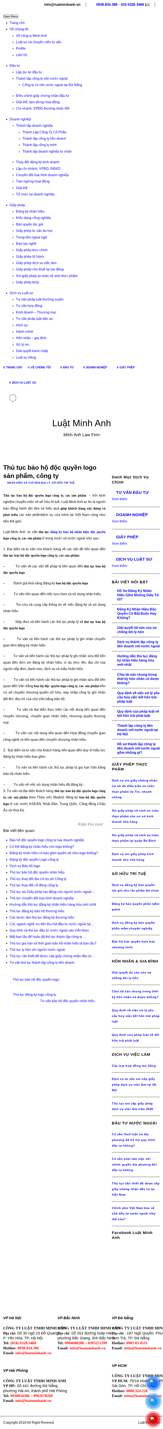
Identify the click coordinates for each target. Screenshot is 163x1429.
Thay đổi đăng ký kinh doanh (37, 162)
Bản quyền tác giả (29, 224)
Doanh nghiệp (20, 119)
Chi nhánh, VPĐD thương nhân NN (43, 108)
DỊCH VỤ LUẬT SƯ (134, 559)
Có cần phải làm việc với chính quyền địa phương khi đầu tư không (134, 1164)
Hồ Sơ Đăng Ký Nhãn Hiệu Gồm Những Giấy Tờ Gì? (138, 595)
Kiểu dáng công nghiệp (33, 218)
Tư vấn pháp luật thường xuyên (40, 299)
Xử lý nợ (22, 344)
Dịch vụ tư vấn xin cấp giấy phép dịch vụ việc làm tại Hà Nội (134, 1084)
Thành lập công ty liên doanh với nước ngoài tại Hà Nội (137, 730)
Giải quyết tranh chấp (32, 351)
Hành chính (24, 331)
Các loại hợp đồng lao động (134, 1065)
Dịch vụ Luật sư (21, 293)
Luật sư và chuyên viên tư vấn (38, 42)
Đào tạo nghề (26, 243)
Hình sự (22, 325)
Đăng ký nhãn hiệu (30, 211)
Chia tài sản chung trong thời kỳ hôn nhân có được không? (138, 679)
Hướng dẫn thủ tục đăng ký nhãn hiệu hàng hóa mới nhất (137, 660)
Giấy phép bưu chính (32, 250)
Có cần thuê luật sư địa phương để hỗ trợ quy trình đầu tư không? (133, 1139)
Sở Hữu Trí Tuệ (63, 482)
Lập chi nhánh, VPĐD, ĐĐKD (38, 168)
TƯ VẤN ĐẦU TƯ (132, 492)
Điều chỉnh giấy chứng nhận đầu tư (42, 95)
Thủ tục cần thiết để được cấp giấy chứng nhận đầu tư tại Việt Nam (136, 1189)
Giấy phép (17, 205)
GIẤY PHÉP (127, 537)
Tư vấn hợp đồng (29, 306)
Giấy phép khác (27, 282)
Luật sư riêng (26, 357)
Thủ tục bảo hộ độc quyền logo (36, 979)
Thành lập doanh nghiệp (34, 125)
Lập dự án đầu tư (29, 72)
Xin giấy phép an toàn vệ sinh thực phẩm (46, 276)
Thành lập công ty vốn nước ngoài (42, 78)
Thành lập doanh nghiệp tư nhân (47, 151)
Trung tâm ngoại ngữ (31, 237)
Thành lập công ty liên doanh (44, 138)
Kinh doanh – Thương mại (36, 312)
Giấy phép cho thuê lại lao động (40, 269)
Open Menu (11, 16)
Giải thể (22, 188)
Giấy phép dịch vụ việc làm (36, 263)
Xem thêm (119, 499)
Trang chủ (17, 23)
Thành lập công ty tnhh (39, 145)
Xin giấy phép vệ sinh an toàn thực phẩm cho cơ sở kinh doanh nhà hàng (135, 816)
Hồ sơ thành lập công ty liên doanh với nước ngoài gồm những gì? (138, 748)
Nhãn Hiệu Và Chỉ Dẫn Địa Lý (28, 482)
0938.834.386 (106, 5)
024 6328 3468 (132, 5)
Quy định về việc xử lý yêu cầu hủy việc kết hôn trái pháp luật (138, 697)
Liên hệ (21, 55)
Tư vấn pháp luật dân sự (34, 318)
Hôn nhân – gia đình (31, 338)
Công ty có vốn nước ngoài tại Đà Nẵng (52, 85)
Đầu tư (15, 65)
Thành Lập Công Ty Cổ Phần (44, 132)
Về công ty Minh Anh (31, 36)
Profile (21, 48)
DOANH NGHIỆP (132, 515)
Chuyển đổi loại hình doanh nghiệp (42, 175)
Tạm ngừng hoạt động (32, 181)
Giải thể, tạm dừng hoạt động (38, 102)
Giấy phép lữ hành (30, 256)
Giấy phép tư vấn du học (34, 231)
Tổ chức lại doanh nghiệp (35, 194)
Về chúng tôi (19, 29)
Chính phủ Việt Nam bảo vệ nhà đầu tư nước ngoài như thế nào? (134, 1213)
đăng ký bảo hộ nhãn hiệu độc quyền (77, 532)
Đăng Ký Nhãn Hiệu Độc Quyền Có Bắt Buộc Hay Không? (136, 613)
